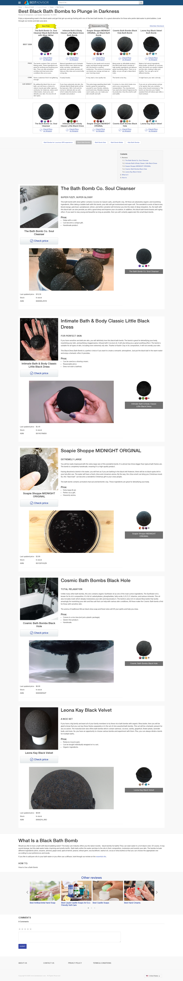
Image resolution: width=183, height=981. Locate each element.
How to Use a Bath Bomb (28, 867)
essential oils (101, 857)
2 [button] (91, 908)
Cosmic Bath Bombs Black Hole (136, 169)
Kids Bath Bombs (133, 142)
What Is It (125, 175)
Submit (22, 946)
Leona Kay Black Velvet (133, 172)
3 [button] (95, 908)
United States (154, 976)
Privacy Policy (75, 963)
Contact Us (48, 963)
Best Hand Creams (132, 903)
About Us (22, 963)
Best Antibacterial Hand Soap (42, 903)
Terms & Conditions (102, 963)
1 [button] (88, 908)
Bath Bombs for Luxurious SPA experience (58, 142)
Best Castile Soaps (101, 903)
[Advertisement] (41, 165)
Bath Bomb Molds (117, 142)
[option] (44, 892)
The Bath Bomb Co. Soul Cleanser (136, 160)
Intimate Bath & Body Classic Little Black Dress (141, 163)
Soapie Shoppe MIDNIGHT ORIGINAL (138, 166)
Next (156, 892)
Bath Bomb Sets (100, 142)
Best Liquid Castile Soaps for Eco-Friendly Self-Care (76, 904)
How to (124, 177)
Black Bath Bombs (83, 142)
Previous (27, 892)
